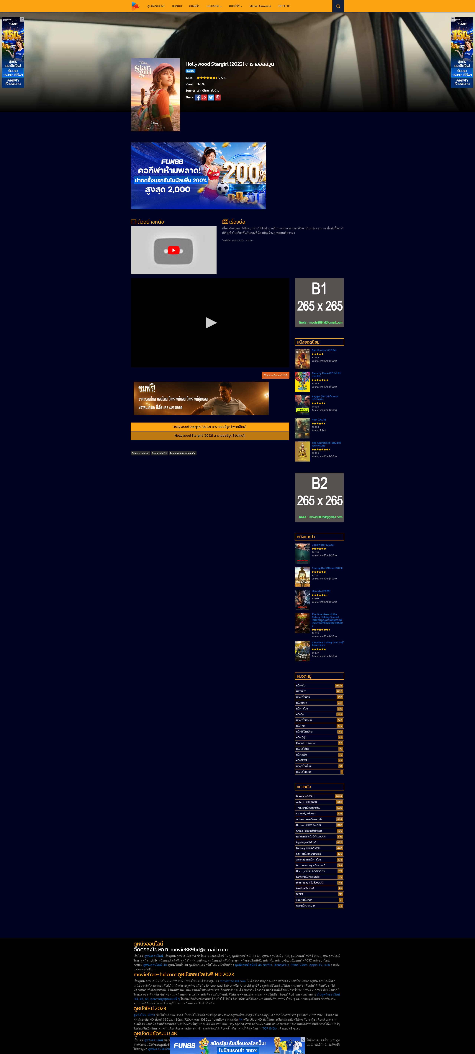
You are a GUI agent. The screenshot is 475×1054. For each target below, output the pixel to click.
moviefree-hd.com (233, 981)
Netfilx (267, 965)
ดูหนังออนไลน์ (156, 6)
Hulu (327, 965)
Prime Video (299, 965)
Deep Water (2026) (323, 545)
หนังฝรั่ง (194, 6)
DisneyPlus (281, 965)
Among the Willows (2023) (327, 568)
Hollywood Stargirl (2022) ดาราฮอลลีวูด (230, 64)
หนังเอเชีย (213, 6)
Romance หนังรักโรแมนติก (183, 453)
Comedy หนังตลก (140, 453)
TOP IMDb (269, 1028)
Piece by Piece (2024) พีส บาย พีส (326, 374)
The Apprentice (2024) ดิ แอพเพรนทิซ (326, 444)
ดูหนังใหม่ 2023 (144, 1015)
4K (240, 1019)
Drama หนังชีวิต (159, 453)
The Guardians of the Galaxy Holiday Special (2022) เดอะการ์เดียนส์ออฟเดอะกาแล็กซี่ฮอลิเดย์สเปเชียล (327, 620)
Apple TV (315, 965)
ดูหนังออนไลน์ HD (155, 965)
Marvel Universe (260, 6)
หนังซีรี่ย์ (234, 6)
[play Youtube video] (174, 250)
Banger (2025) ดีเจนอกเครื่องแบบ (325, 397)
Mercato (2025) (321, 591)
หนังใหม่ (177, 6)
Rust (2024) (319, 420)
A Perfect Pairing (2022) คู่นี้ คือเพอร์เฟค (328, 644)
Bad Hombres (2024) (324, 350)
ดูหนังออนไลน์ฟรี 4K (248, 965)
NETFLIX (284, 6)
